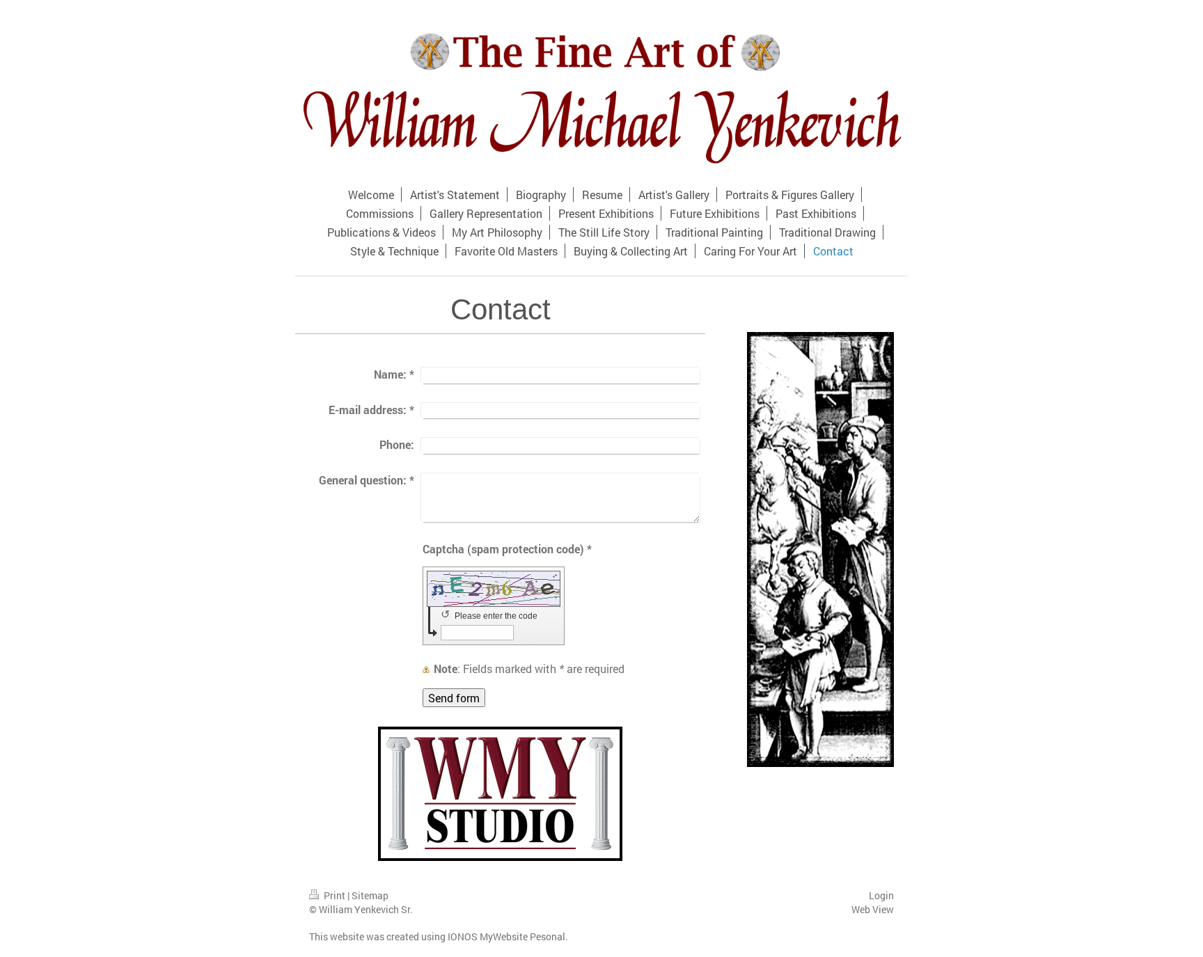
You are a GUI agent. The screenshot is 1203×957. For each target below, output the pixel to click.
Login (881, 895)
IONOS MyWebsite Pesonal (506, 936)
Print (334, 895)
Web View (872, 909)
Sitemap (370, 895)
